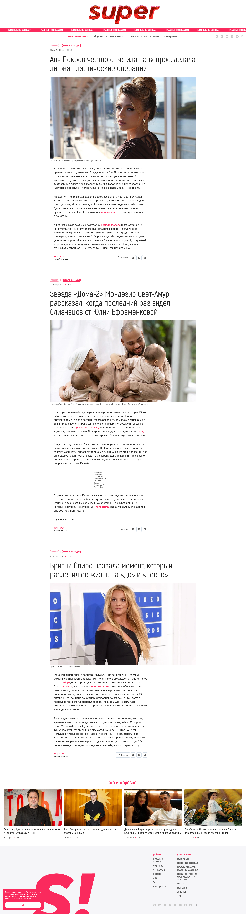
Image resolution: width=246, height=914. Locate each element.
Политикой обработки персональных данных (21, 895)
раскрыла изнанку (87, 427)
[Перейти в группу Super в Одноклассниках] (232, 36)
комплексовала (111, 225)
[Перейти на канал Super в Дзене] (237, 36)
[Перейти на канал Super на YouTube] (180, 905)
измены (67, 686)
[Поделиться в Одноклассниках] (144, 257)
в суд (142, 431)
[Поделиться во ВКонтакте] (133, 257)
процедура (108, 212)
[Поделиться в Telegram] (139, 257)
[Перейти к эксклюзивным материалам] (123, 30)
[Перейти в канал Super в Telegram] (227, 36)
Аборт (66, 682)
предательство (100, 686)
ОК (23, 905)
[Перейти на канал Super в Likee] (190, 905)
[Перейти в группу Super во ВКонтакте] (221, 36)
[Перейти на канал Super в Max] (216, 36)
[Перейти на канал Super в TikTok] (185, 905)
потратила (102, 506)
